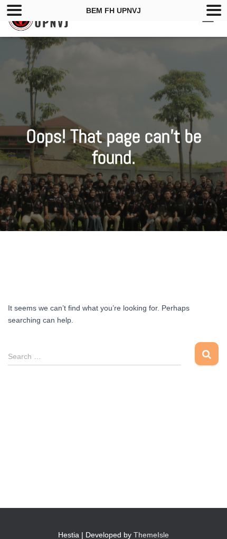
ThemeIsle (151, 535)
